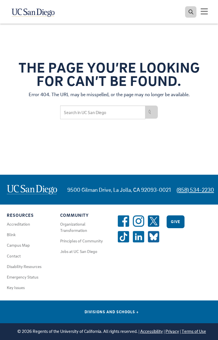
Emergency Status (22, 276)
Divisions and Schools (112, 311)
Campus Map (18, 245)
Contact (14, 255)
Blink (11, 234)
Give (175, 221)
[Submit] (151, 112)
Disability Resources (24, 266)
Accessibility (151, 331)
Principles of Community (81, 240)
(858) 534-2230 (195, 189)
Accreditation (18, 223)
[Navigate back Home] (33, 11)
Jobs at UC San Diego (78, 251)
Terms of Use (194, 331)
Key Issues (16, 287)
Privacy (172, 331)
